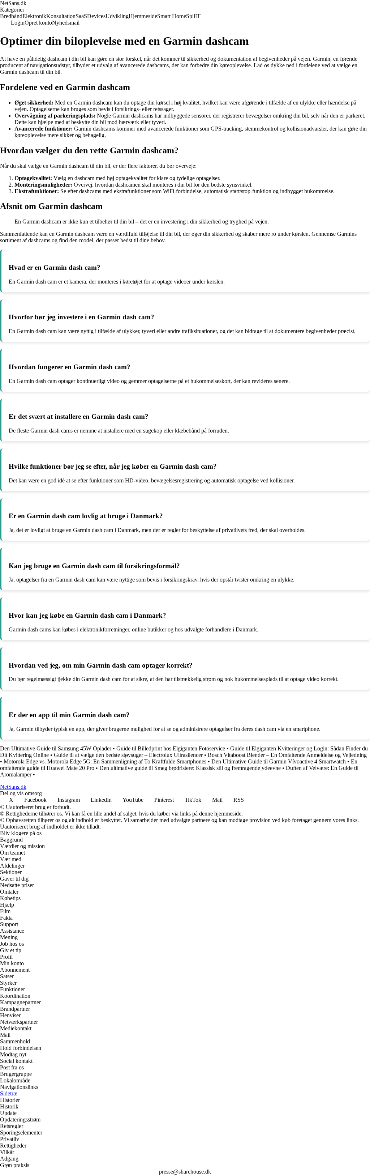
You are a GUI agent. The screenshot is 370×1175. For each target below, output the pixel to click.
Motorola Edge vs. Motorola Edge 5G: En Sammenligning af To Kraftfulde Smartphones (105, 761)
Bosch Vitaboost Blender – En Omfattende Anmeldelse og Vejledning (287, 755)
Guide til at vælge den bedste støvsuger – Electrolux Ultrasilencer (128, 755)
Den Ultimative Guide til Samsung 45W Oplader (55, 748)
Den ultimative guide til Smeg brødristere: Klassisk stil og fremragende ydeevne (190, 768)
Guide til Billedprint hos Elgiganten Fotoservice (170, 748)
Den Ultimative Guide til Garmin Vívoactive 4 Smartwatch (278, 761)
